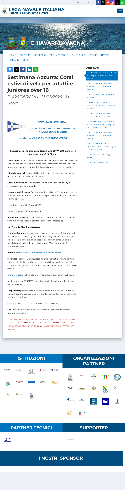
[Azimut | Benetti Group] (70, 441)
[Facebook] (98, 2)
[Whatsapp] (122, 2)
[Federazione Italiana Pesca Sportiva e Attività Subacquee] (117, 377)
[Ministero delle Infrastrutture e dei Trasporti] (31, 384)
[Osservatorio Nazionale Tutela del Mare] (93, 402)
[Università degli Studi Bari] (54, 372)
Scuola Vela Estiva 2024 (98, 162)
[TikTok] (117, 2)
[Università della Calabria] (19, 384)
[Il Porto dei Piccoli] (105, 390)
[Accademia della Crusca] (70, 377)
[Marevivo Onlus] (70, 402)
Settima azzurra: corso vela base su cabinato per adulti (100, 115)
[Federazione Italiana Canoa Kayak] (93, 377)
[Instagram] (112, 2)
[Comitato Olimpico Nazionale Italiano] (82, 414)
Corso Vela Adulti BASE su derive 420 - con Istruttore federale (99, 86)
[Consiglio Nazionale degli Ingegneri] (82, 377)
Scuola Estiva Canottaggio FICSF (99, 156)
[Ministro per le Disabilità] (31, 372)
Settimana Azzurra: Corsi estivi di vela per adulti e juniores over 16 (101, 75)
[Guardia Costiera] (31, 396)
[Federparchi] (82, 390)
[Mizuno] (7, 441)
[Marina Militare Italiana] (19, 396)
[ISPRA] (117, 390)
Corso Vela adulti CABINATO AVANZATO (100, 96)
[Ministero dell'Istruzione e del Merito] (43, 384)
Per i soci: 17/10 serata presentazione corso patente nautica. (101, 105)
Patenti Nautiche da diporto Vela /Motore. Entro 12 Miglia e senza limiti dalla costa (101, 124)
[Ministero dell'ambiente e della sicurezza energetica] (7, 396)
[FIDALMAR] (93, 390)
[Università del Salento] (54, 384)
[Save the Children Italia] (117, 402)
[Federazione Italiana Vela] (70, 390)
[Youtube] (107, 2)
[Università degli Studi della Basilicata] (7, 384)
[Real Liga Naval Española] (70, 414)
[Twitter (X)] (103, 2)
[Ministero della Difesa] (7, 372)
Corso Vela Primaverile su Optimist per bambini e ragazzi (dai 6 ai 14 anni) (101, 146)
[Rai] (105, 402)
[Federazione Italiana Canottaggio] (105, 377)
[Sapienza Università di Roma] (43, 372)
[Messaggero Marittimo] (82, 402)
